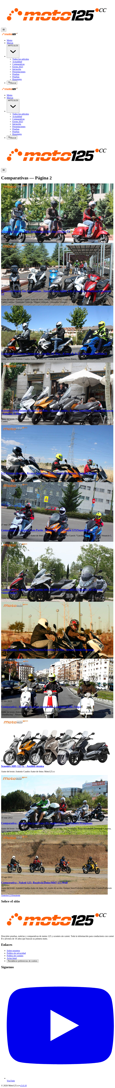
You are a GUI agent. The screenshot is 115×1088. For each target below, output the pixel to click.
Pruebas (15, 74)
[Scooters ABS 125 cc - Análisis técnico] (57, 737)
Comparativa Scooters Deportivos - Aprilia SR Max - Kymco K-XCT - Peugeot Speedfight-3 (54, 353)
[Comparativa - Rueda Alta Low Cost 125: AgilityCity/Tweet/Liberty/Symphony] (57, 794)
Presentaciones (18, 72)
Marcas (10, 43)
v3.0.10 (23, 1085)
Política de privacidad (16, 953)
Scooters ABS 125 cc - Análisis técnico (22, 766)
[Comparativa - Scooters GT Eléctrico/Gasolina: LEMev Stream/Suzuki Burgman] (57, 621)
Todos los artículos (20, 59)
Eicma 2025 (17, 67)
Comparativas (18, 64)
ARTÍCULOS (13, 46)
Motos (9, 40)
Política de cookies (15, 955)
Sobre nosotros (13, 950)
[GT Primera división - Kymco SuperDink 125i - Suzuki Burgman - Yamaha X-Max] (57, 444)
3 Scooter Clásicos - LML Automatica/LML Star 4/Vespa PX (35, 231)
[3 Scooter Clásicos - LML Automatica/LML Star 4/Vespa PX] (57, 203)
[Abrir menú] (3, 30)
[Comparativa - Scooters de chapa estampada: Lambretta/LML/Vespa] (57, 678)
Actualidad (17, 61)
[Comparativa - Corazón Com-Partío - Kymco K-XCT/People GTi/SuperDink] (57, 501)
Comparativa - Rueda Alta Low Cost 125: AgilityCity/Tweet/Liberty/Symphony (47, 823)
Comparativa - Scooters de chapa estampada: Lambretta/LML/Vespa (41, 706)
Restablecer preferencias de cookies (22, 961)
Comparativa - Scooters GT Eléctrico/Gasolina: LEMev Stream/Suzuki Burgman (47, 649)
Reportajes (17, 79)
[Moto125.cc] (57, 26)
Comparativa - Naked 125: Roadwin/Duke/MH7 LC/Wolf (34, 882)
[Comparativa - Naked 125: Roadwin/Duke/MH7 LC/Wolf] (57, 854)
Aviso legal (12, 958)
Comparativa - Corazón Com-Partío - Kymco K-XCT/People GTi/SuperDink (45, 530)
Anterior (5, 895)
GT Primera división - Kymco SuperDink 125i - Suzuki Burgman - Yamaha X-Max (49, 473)
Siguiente (16, 895)
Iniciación (16, 69)
